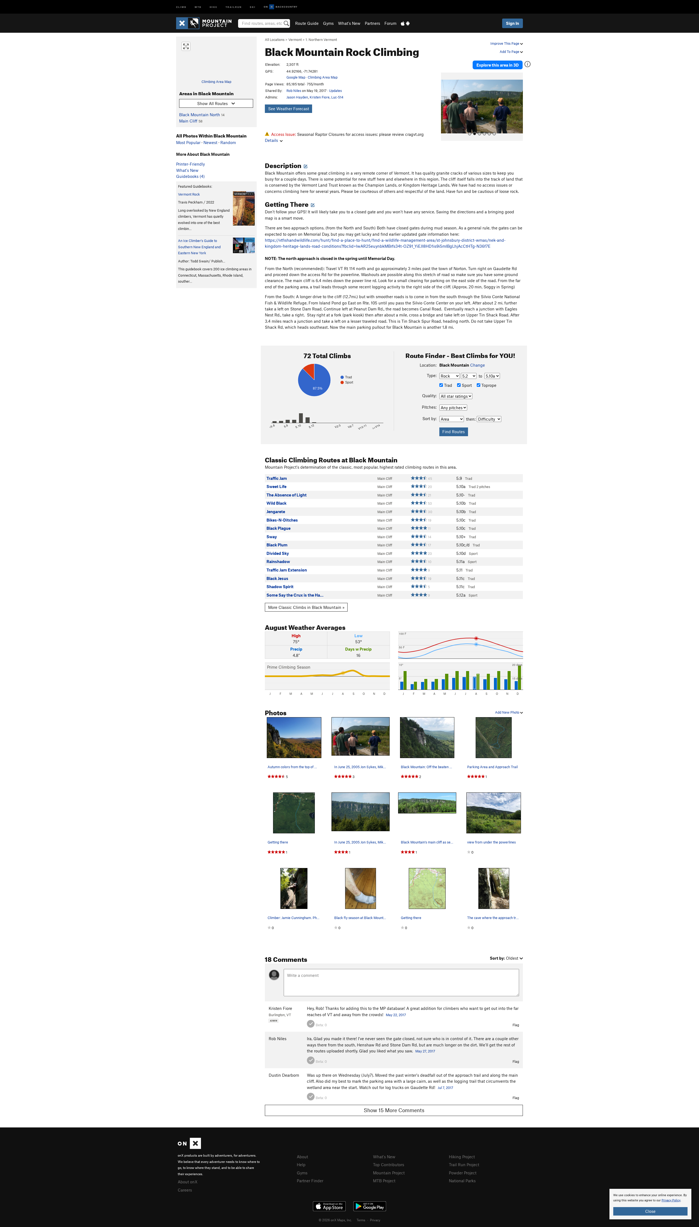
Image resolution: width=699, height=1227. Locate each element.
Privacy (375, 1220)
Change (477, 365)
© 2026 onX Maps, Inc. (335, 1220)
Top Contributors (388, 1164)
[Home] (206, 23)
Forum (390, 23)
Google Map (295, 77)
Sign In (512, 23)
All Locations (275, 39)
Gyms (328, 23)
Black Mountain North (199, 114)
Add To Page (510, 51)
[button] (446, 107)
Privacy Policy (671, 1200)
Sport (466, 385)
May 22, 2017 (396, 1015)
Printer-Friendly (190, 163)
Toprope (488, 385)
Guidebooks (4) (190, 176)
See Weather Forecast (288, 108)
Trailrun (234, 6)
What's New (349, 23)
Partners (372, 23)
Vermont (295, 39)
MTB (198, 6)
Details (271, 140)
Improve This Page (505, 43)
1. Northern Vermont (321, 39)
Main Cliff (188, 120)
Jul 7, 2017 (445, 1087)
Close (650, 1211)
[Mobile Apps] (405, 23)
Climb (181, 6)
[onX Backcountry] (280, 7)
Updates (335, 90)
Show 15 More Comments (394, 1110)
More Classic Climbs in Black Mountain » (306, 607)
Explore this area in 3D (497, 64)
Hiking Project (462, 1156)
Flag (516, 1025)
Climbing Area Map (216, 81)
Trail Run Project (464, 1164)
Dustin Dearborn (284, 1075)
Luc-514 (337, 97)
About (302, 1156)
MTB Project (384, 1180)
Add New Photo (507, 712)
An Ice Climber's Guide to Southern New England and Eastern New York (199, 246)
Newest (210, 142)
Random (228, 142)
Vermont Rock (189, 194)
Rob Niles (293, 90)
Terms (361, 1220)
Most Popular (188, 142)
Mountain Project (389, 1172)
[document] (650, 1204)
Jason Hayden (297, 97)
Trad (447, 385)
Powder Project (462, 1172)
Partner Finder (310, 1180)
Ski (253, 6)
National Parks (462, 1180)
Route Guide (307, 23)
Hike (213, 6)
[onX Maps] (189, 1147)
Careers (185, 1189)
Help (301, 1164)
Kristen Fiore (320, 97)
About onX (187, 1181)
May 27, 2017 (425, 1051)
